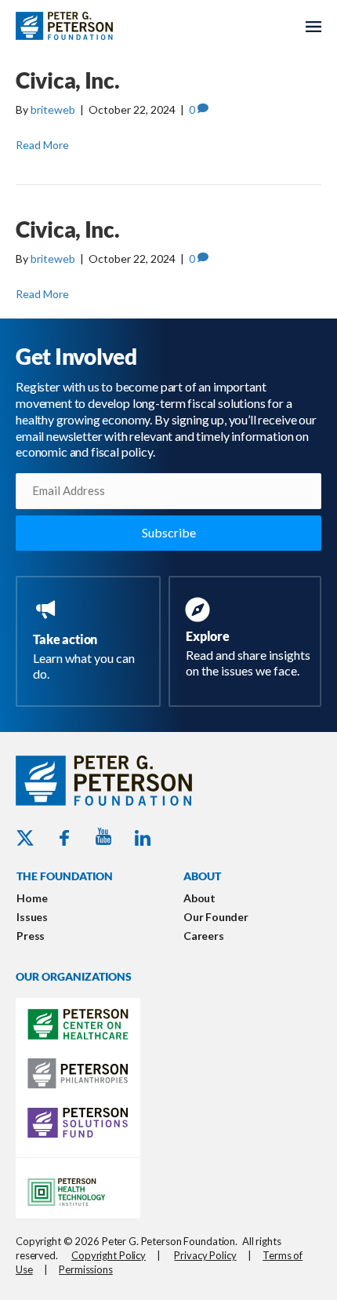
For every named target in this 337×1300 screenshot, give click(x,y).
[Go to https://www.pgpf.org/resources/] (248, 639)
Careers (203, 935)
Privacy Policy (205, 1255)
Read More (42, 144)
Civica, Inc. (68, 80)
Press (30, 935)
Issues (32, 916)
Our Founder (215, 916)
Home (31, 898)
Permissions (86, 1269)
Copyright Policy (108, 1255)
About (199, 898)
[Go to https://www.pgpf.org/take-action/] (91, 641)
